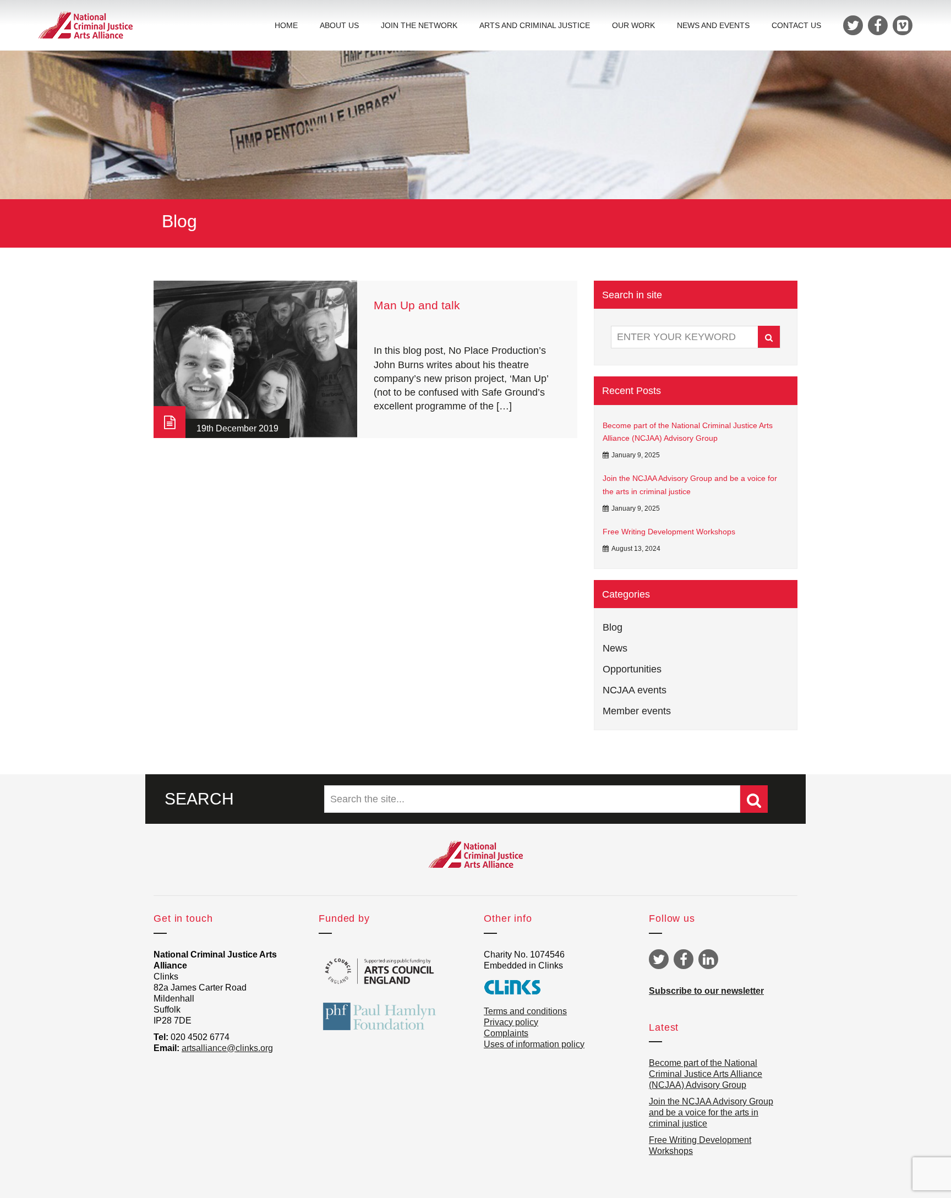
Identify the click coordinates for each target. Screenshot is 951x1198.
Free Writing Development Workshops (669, 531)
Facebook (683, 959)
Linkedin (708, 959)
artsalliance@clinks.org (227, 1048)
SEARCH (199, 799)
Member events (637, 710)
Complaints (506, 1033)
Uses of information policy (534, 1044)
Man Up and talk (417, 305)
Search (769, 337)
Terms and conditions (525, 1011)
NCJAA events (634, 690)
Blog (612, 627)
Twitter (659, 959)
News (615, 648)
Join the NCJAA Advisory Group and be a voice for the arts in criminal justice (690, 485)
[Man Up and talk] (255, 359)
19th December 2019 (237, 428)
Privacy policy (511, 1022)
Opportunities (632, 669)
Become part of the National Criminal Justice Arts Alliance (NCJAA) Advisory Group (688, 432)
